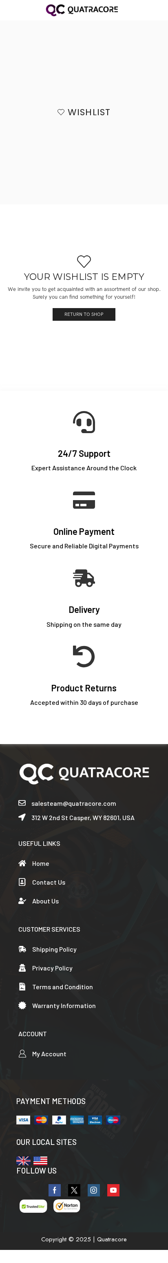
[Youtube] (113, 1190)
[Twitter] (74, 1190)
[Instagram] (94, 1190)
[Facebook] (55, 1190)
